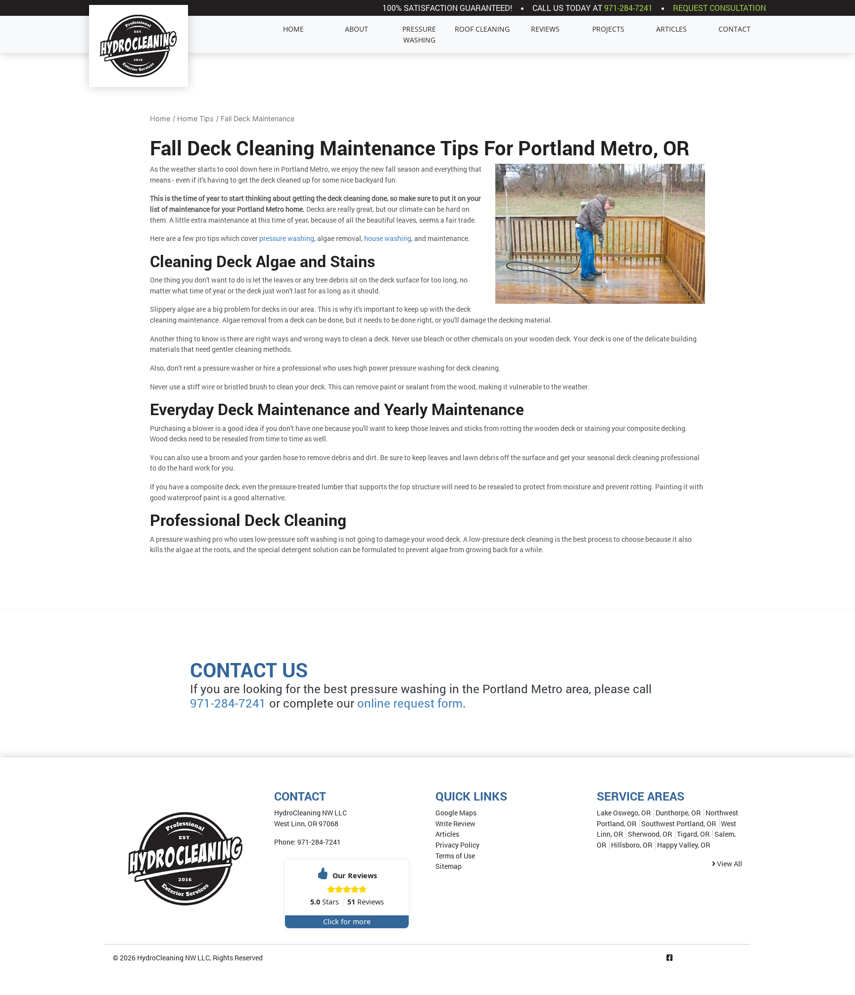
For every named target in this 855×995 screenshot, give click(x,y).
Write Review (455, 823)
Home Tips (195, 118)
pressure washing (286, 238)
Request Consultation (719, 7)
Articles (671, 29)
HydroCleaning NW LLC (173, 957)
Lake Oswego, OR (624, 812)
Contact (734, 29)
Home (293, 29)
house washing (387, 238)
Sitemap (448, 866)
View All (728, 863)
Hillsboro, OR (631, 845)
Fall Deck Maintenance (257, 118)
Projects (608, 29)
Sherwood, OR (650, 834)
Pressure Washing (419, 34)
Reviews (545, 29)
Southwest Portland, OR (678, 823)
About (356, 29)
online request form (410, 703)
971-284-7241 (628, 7)
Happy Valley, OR (683, 845)
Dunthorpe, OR (678, 812)
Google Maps (455, 812)
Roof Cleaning (482, 29)
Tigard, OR (693, 834)
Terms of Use (455, 855)
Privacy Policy (457, 845)
